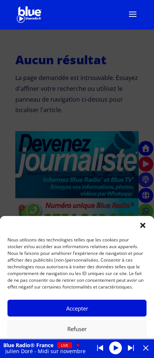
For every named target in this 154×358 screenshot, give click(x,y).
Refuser (77, 329)
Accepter (77, 308)
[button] (143, 225)
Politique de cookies (51, 346)
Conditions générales (98, 346)
